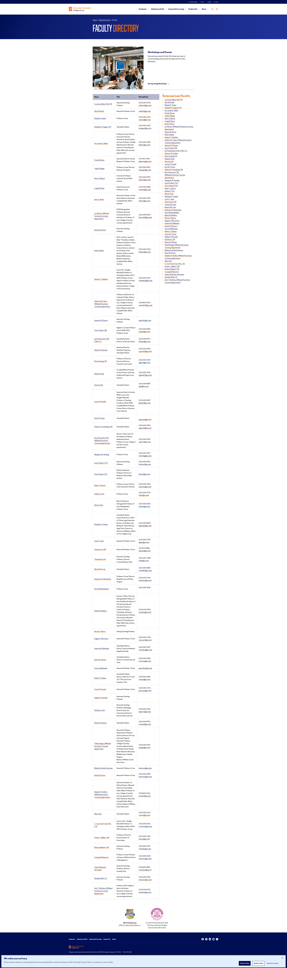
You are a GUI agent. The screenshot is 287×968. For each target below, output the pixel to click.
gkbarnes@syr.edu (145, 161)
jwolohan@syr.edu (145, 892)
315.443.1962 (127, 952)
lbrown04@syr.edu (145, 217)
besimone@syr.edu (145, 768)
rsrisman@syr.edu (145, 724)
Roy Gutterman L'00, (101, 438)
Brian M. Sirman (99, 775)
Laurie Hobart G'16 (101, 463)
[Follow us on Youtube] (213, 939)
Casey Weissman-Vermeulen (174, 274)
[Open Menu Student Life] (198, 9)
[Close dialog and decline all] (282, 958)
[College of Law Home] (80, 9)
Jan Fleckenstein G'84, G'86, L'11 (176, 151)
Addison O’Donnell (100, 698)
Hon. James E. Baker (101, 143)
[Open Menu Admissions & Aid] (165, 9)
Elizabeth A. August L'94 (102, 127)
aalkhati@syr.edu (145, 111)
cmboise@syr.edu (145, 190)
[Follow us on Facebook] (202, 939)
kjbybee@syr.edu (145, 252)
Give (217, 2)
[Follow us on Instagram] (206, 939)
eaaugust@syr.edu (145, 128)
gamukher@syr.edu (145, 668)
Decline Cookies (258, 963)
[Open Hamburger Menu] (216, 9)
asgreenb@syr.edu (145, 428)
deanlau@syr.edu (145, 551)
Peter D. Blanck (99, 178)
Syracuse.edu (193, 2)
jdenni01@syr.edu (145, 320)
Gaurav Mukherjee (100, 668)
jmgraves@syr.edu (145, 419)
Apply (209, 2)
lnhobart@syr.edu (145, 464)
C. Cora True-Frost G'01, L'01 (175, 264)
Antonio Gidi (98, 385)
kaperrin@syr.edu (145, 712)
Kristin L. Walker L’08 (101, 838)
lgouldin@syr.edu (145, 403)
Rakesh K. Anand (100, 118)
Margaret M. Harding (101, 454)
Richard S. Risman (100, 723)
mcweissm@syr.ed (145, 870)
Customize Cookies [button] (272, 963)
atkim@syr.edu (144, 495)
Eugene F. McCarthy (101, 639)
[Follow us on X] (217, 939)
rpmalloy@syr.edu (145, 612)
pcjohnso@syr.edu (145, 487)
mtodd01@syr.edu (145, 570)
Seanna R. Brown (100, 230)
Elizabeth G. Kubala (101, 524)
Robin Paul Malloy (100, 611)
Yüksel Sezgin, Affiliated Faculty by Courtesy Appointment (102, 746)
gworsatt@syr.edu (145, 691)
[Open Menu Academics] (148, 9)
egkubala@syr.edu (145, 526)
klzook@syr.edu (144, 839)
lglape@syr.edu (144, 542)
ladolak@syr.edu (144, 332)
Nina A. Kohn (98, 505)
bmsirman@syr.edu (145, 777)
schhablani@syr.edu (145, 281)
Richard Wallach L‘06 (101, 847)
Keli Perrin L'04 (99, 710)
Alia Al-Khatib (99, 111)
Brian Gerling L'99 (100, 361)
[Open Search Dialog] (212, 9)
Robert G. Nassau (100, 678)
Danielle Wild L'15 (100, 878)
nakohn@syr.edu (144, 506)
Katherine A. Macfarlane (102, 579)
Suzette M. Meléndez (101, 648)
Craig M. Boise (99, 188)
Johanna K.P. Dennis (101, 320)
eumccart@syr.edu (145, 640)
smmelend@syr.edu (145, 650)
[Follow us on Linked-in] (210, 939)
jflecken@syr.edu (144, 341)
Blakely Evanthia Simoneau (103, 768)
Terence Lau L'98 (100, 549)
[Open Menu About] (207, 9)
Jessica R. (170, 226)
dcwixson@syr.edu (145, 880)
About (204, 9)
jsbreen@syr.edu (144, 201)
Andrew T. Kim (99, 494)
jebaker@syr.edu (144, 145)
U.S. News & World (131, 925)
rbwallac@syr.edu (145, 849)
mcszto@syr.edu (144, 815)
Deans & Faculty (104, 20)
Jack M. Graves (99, 418)
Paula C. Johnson (99, 485)
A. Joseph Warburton (101, 857)
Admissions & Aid (157, 9)
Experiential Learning (176, 9)
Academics (143, 9)
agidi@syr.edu (143, 386)
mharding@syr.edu (145, 456)
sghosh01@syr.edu (145, 375)
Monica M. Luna (99, 569)
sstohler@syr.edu (145, 796)
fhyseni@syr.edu (144, 474)
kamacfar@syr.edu (145, 580)
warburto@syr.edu (145, 859)
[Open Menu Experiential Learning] (185, 9)
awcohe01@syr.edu (145, 305)
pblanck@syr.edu (145, 180)
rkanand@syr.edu (145, 120)
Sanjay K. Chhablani (101, 279)
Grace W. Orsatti (100, 689)
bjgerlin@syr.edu (144, 363)
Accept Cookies (244, 963)
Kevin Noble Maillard (101, 589)
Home (95, 20)
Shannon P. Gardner (101, 350)
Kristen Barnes (99, 160)
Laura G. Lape (99, 541)
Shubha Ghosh (99, 374)
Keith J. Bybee (99, 251)
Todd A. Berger (99, 169)
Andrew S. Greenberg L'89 (103, 427)
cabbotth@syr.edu (145, 105)
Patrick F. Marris (100, 631)
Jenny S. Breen (99, 199)
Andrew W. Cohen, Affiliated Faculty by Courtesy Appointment (102, 304)
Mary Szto (98, 814)
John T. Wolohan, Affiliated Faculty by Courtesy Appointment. (103, 891)
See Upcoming (157, 84)
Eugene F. (172, 221)
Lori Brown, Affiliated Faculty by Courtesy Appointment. (101, 216)
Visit (202, 2)
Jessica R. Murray (100, 660)
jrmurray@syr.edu (145, 661)
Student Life (192, 9)
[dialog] (143, 961)
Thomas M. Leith (100, 559)
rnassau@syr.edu (144, 679)
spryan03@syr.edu (145, 351)
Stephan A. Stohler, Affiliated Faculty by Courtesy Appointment (102, 794)
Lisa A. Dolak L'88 (100, 330)
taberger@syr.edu (145, 170)
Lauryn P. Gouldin (100, 402)
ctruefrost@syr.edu (145, 826)
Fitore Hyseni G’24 (100, 474)
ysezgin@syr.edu (144, 747)
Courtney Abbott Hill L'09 (103, 104)
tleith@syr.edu (144, 561)
